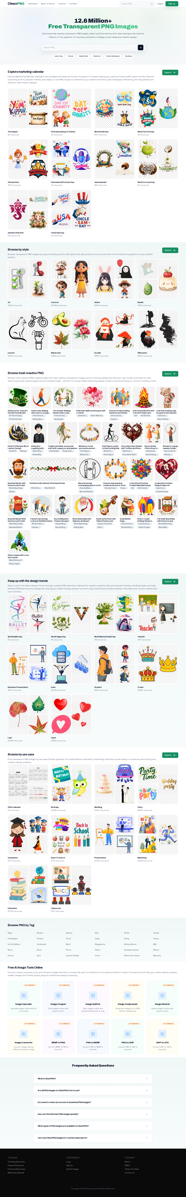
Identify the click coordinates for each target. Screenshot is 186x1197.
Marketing (142, 858)
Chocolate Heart (129, 454)
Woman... (168, 454)
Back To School (58, 858)
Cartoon (54, 302)
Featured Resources (16, 1169)
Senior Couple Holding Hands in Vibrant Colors (144, 521)
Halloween (33, 4)
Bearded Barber (15, 527)
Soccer (71, 56)
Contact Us (130, 1173)
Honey (156, 938)
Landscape (41, 944)
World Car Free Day (146, 132)
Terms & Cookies (132, 1169)
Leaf (10, 738)
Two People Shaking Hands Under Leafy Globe (62, 413)
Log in (160, 4)
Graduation (13, 858)
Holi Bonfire (145, 416)
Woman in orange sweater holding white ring (170, 448)
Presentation (100, 858)
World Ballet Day (15, 637)
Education (12, 908)
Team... (123, 488)
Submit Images (72, 1169)
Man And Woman (86, 491)
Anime (97, 302)
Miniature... (84, 454)
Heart (53, 738)
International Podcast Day (62, 182)
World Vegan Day (58, 637)
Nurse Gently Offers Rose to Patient (151, 448)
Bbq (96, 933)
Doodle (97, 353)
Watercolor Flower (132, 955)
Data (53, 687)
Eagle (97, 938)
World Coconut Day (146, 182)
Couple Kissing (162, 491)
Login (68, 1162)
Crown (140, 687)
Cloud (68, 938)
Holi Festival (142, 488)
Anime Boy (37, 454)
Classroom (56, 908)
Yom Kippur (13, 132)
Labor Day (58, 56)
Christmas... (36, 488)
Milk (154, 944)
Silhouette (142, 353)
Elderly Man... (38, 419)
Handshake (58, 419)
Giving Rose (150, 451)
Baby (10, 933)
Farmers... (36, 527)
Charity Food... (111, 488)
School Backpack (113, 56)
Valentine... (82, 416)
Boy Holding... (61, 524)
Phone (68, 950)
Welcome (157, 955)
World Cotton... (38, 524)
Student (98, 687)
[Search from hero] (140, 47)
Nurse (39, 950)
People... (114, 419)
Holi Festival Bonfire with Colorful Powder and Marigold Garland (143, 413)
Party (140, 807)
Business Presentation (18, 687)
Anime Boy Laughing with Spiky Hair (37, 448)
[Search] (151, 4)
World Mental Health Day (105, 637)
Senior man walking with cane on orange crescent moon (40, 413)
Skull (39, 955)
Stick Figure (108, 454)
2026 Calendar (14, 807)
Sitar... (100, 527)
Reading (128, 56)
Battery (69, 933)
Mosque (23, 451)
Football (73, 4)
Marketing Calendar (16, 1173)
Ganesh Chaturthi (15, 233)
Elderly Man (78, 527)
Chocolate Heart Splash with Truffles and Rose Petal (131, 448)
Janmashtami (100, 182)
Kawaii (140, 302)
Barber (12, 491)
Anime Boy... (38, 451)
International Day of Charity (63, 132)
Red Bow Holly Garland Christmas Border (47, 483)
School (11, 955)
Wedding (98, 807)
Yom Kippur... (85, 451)
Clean (16, 3)
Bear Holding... (163, 419)
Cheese (40, 938)
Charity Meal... (85, 488)
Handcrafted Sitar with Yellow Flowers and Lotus (106, 521)
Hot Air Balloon (14, 944)
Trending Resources (16, 1162)
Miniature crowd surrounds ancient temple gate (87, 448)
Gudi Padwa (54, 451)
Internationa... (39, 416)
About (127, 1162)
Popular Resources (16, 1165)
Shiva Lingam (14, 564)
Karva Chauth (169, 451)
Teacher (62, 4)
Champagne (13, 938)
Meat (68, 944)
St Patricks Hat (15, 419)
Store (97, 955)
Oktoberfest (13, 182)
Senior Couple (144, 527)
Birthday (55, 807)
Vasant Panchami (105, 524)
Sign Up (69, 1165)
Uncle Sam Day (57, 233)
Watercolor (56, 353)
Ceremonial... (68, 451)
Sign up (172, 4)
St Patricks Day (15, 416)
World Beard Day (16, 488)
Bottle (126, 933)
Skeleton (97, 56)
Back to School (48, 4)
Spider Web (83, 56)
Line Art (11, 353)
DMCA (127, 1165)
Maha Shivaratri (15, 560)
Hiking (126, 938)
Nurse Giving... (151, 454)
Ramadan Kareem (131, 950)
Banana (40, 933)
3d (9, 302)
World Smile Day (101, 132)
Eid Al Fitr (12, 451)
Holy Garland (50, 488)
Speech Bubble (72, 955)
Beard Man (163, 527)
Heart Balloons (97, 416)
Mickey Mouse (130, 944)
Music (10, 950)
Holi (135, 416)
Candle (156, 933)
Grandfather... (127, 527)
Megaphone (100, 944)
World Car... (108, 451)
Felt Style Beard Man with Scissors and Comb (166, 521)
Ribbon (156, 950)
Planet (97, 950)
